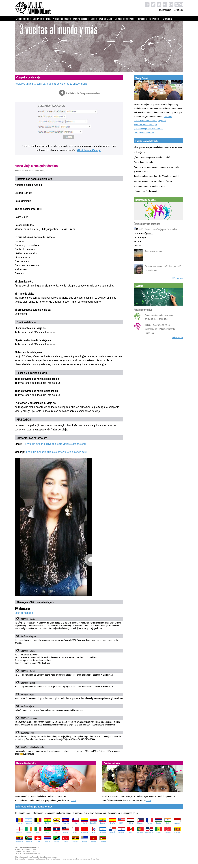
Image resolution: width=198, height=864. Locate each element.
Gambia (158, 823)
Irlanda (28, 832)
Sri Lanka (177, 832)
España (112, 823)
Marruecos (84, 832)
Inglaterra (19, 832)
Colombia (84, 823)
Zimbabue (103, 841)
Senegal (158, 832)
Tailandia (47, 841)
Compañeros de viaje (125, 18)
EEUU (121, 823)
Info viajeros (155, 18)
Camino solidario (81, 18)
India (167, 823)
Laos (56, 832)
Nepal (93, 832)
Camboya (66, 823)
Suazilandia (19, 841)
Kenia (47, 832)
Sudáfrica (29, 841)
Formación (142, 18)
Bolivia (47, 823)
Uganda (75, 841)
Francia (149, 823)
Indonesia (177, 823)
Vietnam (93, 841)
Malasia (65, 832)
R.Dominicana (149, 832)
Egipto (131, 823)
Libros (94, 18)
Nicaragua (103, 832)
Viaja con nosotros (62, 18)
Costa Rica (93, 823)
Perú (130, 832)
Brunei (56, 823)
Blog (48, 18)
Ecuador (102, 823)
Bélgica (38, 823)
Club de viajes (105, 18)
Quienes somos (23, 18)
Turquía (65, 841)
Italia (37, 832)
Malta (75, 832)
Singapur (168, 832)
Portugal (140, 832)
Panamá (112, 832)
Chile (75, 823)
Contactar (167, 18)
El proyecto (38, 18)
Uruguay (84, 841)
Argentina (29, 823)
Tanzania (56, 841)
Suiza (38, 841)
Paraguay (121, 832)
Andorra (19, 823)
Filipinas (140, 823)
